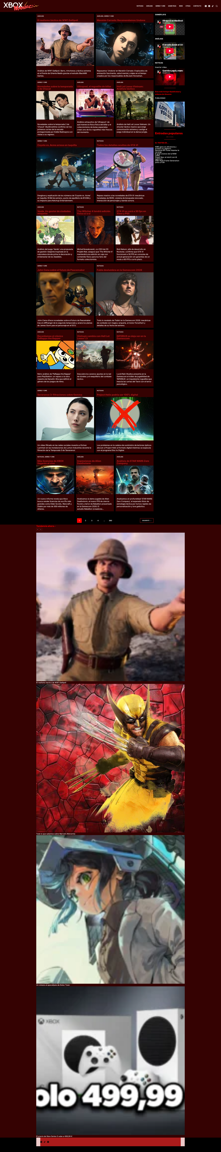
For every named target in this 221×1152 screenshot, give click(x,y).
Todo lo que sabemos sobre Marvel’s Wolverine (55, 834)
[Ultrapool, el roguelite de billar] (95, 103)
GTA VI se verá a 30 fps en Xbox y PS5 (131, 212)
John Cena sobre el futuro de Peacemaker (61, 270)
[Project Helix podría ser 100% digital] (125, 418)
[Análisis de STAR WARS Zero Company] (135, 480)
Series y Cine (160, 6)
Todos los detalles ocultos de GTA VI (117, 145)
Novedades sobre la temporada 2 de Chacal (55, 87)
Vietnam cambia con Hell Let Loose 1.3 (93, 337)
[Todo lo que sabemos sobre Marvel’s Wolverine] (110, 758)
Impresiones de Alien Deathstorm (89, 462)
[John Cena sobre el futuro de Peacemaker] (65, 294)
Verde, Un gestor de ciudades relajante (54, 212)
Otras (188, 6)
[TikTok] (213, 6)
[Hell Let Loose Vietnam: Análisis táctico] (135, 105)
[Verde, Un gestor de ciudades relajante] (55, 230)
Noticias (140, 6)
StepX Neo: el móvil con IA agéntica (166, 158)
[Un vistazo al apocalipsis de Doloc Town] (110, 909)
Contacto (197, 6)
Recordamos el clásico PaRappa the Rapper (50, 337)
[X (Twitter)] (206, 6)
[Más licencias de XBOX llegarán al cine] (55, 480)
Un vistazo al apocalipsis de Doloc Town (53, 985)
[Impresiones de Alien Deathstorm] (95, 480)
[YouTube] (209, 6)
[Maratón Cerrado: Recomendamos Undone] (125, 44)
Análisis (149, 6)
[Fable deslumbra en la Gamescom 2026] (125, 294)
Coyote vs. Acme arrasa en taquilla (57, 145)
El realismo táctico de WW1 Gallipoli (57, 20)
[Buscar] (217, 6)
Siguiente (145, 520)
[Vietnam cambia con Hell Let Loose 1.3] (95, 355)
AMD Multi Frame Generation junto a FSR (167, 161)
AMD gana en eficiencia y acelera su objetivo (165, 148)
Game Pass (172, 6)
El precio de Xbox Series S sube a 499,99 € (54, 1136)
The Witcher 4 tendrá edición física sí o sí (93, 212)
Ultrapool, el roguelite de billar (94, 86)
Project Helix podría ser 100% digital (117, 394)
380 (110, 520)
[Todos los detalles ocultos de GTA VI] (125, 169)
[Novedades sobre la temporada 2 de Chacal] (55, 105)
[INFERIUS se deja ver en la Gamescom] (135, 355)
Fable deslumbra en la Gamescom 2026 (119, 270)
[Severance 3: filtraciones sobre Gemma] (65, 418)
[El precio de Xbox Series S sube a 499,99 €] (110, 1060)
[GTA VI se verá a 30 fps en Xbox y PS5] (135, 230)
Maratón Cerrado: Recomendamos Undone (121, 20)
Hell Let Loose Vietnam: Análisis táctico (130, 87)
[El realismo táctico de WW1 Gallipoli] (65, 44)
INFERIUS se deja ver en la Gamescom (131, 337)
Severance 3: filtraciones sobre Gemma (59, 394)
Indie (181, 6)
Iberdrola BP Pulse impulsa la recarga (167, 151)
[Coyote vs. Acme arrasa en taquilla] (65, 169)
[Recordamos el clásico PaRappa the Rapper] (55, 355)
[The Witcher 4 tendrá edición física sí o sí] (95, 230)
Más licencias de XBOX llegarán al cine (50, 462)
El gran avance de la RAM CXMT (165, 155)
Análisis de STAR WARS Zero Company (133, 462)
